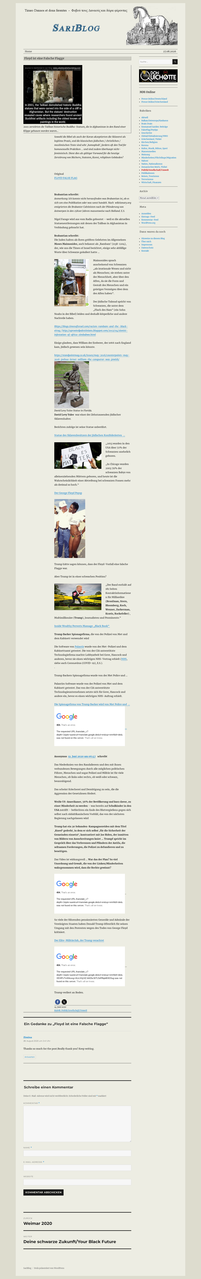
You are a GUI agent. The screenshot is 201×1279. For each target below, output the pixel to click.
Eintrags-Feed (148, 216)
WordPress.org (148, 223)
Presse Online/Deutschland (154, 99)
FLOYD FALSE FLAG (65, 177)
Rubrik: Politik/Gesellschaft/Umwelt (70, 1010)
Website (28, 1176)
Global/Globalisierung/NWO (154, 136)
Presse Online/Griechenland (154, 102)
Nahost (144, 161)
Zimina (27, 1037)
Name (27, 1147)
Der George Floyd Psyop (68, 492)
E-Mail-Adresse (33, 1162)
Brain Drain (146, 123)
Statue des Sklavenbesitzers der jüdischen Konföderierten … (89, 435)
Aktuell (144, 117)
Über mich (146, 241)
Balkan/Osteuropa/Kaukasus (154, 120)
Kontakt (145, 251)
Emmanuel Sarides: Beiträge (154, 127)
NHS (124, 658)
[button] (57, 1002)
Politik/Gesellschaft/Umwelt (155, 170)
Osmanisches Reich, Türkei (154, 167)
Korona (144, 145)
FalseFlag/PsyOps (149, 130)
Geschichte (146, 133)
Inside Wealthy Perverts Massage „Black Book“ (82, 625)
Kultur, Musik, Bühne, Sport (154, 148)
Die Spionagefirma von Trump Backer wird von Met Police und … (92, 704)
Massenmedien (148, 151)
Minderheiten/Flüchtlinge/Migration (158, 157)
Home (28, 51)
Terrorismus (147, 179)
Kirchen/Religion (149, 142)
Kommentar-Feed (149, 220)
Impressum (146, 244)
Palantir (79, 646)
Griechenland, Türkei (151, 139)
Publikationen (148, 173)
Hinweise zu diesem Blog (153, 238)
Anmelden (146, 213)
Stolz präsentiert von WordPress (49, 1268)
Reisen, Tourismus (150, 176)
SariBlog (27, 1268)
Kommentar (31, 1103)
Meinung (145, 154)
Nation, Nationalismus (151, 164)
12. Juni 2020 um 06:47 (82, 756)
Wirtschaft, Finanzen (151, 182)
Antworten (30, 1057)
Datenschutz (147, 248)
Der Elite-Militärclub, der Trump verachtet (79, 940)
